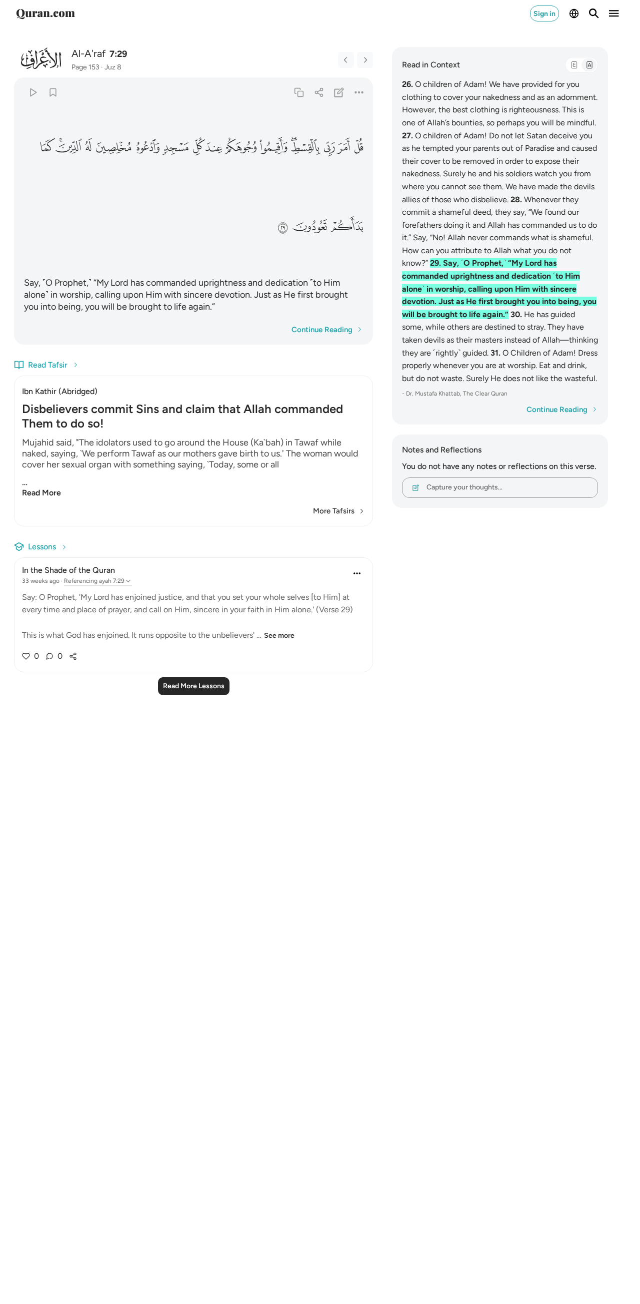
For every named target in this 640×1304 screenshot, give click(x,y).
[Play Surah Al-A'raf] (33, 92)
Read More (41, 492)
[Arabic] (574, 64)
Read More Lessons (193, 686)
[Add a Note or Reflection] (339, 92)
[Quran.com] (45, 13)
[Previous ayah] (346, 60)
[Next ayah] (365, 60)
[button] (358, 147)
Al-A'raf (89, 53)
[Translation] (589, 64)
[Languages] (574, 13)
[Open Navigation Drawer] (614, 13)
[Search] (594, 13)
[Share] (319, 92)
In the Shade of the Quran (68, 570)
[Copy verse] (299, 92)
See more (279, 635)
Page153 (86, 67)
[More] (359, 92)
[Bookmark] (53, 92)
